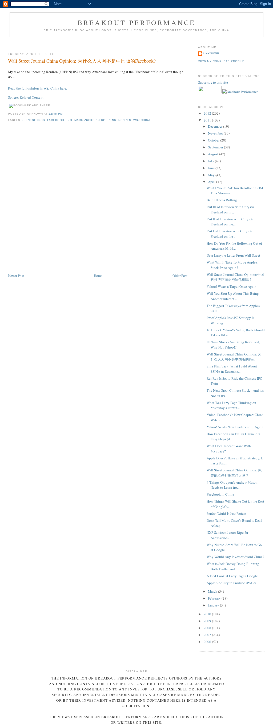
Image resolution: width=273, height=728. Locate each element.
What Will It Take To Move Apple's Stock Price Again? (232, 265)
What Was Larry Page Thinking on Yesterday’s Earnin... (231, 405)
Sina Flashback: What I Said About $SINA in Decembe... (232, 369)
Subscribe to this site (213, 82)
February (215, 598)
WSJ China (141, 120)
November (216, 133)
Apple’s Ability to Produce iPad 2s (231, 582)
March (213, 591)
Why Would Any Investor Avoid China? (235, 556)
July (211, 161)
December (215, 126)
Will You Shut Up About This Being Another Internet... (233, 296)
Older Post (179, 275)
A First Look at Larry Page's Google (232, 575)
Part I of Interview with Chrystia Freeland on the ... (229, 234)
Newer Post (16, 275)
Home (98, 275)
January (214, 605)
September (216, 147)
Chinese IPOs (33, 120)
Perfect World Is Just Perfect (226, 513)
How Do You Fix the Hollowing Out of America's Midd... (234, 246)
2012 (208, 113)
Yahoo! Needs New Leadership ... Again (235, 426)
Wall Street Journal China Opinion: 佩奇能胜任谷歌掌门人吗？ (234, 473)
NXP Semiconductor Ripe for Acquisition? (227, 535)
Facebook (55, 120)
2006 (208, 641)
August (213, 154)
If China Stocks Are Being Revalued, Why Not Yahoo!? (233, 344)
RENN (112, 120)
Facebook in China (220, 494)
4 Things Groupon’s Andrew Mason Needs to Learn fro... (232, 485)
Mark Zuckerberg (90, 120)
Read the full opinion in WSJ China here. (37, 88)
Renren (124, 120)
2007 (208, 634)
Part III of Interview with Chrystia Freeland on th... (231, 209)
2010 (208, 614)
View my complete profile (221, 61)
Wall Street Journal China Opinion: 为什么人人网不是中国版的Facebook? (82, 61)
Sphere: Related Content (25, 97)
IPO (69, 120)
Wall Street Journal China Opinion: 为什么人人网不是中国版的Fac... (234, 357)
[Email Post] (64, 113)
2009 (208, 620)
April (212, 181)
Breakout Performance (137, 22)
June (211, 167)
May (211, 174)
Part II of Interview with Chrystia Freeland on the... (230, 222)
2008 (208, 627)
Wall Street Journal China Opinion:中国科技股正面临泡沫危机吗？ (235, 277)
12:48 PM (56, 113)
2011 (208, 120)
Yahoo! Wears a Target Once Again (231, 286)
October (214, 140)
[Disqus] (97, 202)
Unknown (211, 53)
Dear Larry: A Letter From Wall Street (233, 255)
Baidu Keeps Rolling (222, 199)
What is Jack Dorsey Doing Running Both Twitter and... (233, 566)
